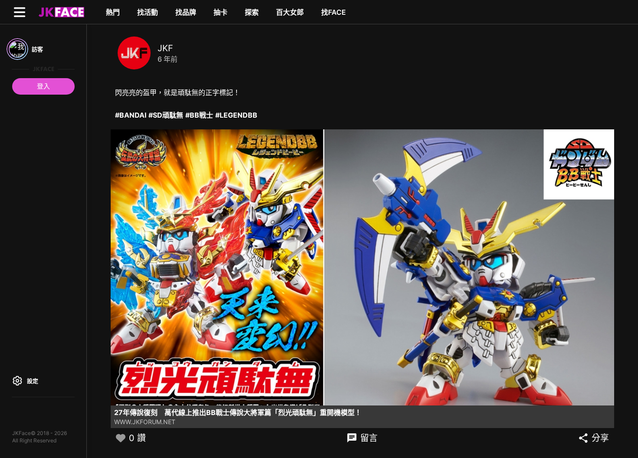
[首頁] (60, 12)
